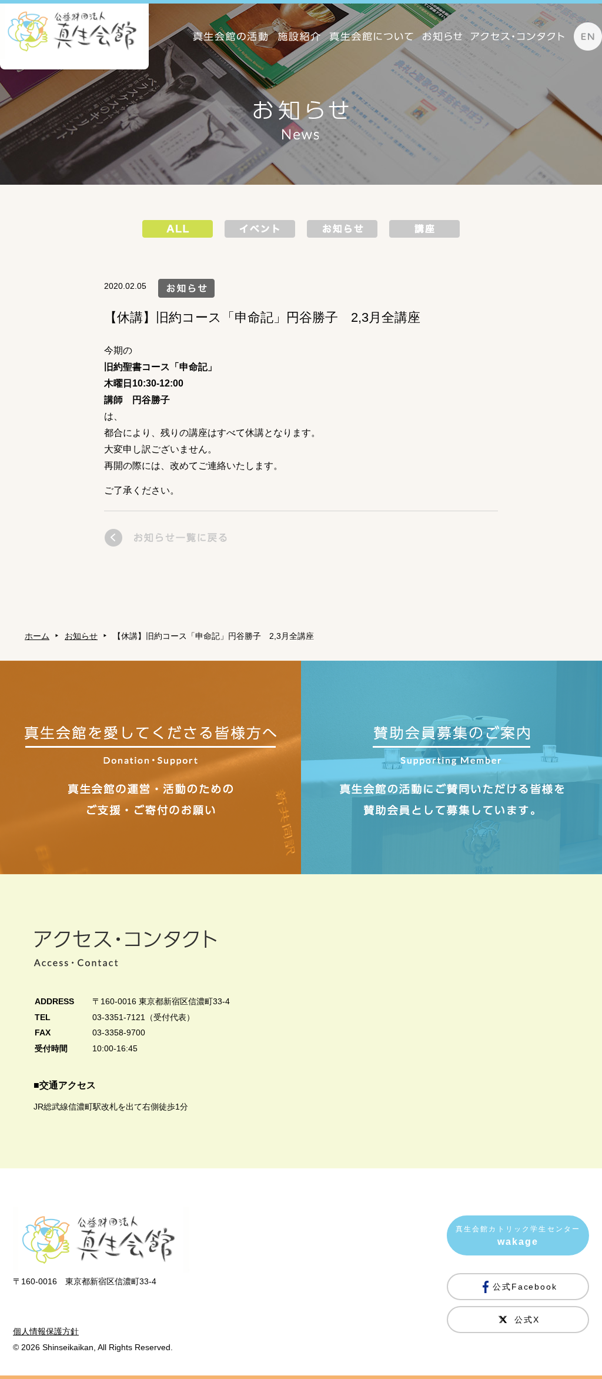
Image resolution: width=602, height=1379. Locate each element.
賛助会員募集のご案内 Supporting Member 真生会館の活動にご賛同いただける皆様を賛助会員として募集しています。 (451, 767)
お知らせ (81, 636)
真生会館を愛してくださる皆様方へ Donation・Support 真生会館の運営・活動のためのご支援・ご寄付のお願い (150, 767)
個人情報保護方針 (46, 1331)
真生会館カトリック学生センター (518, 1236)
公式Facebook (525, 1286)
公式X (527, 1319)
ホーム (37, 636)
